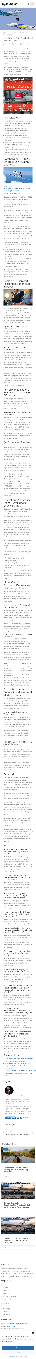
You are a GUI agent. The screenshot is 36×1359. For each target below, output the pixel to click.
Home (4, 32)
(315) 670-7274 (10, 1326)
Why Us (5, 1285)
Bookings (6, 1293)
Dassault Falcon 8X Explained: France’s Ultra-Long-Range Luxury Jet (17, 1240)
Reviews (5, 1288)
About (5, 1306)
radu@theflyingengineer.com (15, 1329)
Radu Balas (8, 44)
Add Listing (6, 1314)
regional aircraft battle (10, 823)
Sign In (28, 3)
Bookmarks (6, 1290)
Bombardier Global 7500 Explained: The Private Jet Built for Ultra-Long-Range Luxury (17, 1205)
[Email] (18, 1118)
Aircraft (10, 32)
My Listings (6, 1309)
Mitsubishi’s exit (8, 703)
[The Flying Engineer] (9, 4)
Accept (18, 1348)
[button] (33, 1333)
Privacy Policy (23, 1356)
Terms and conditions (14, 1356)
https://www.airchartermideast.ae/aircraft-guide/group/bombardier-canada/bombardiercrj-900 (16, 191)
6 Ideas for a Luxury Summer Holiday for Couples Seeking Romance (16, 1170)
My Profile (6, 1303)
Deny (18, 1352)
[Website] (21, 1118)
